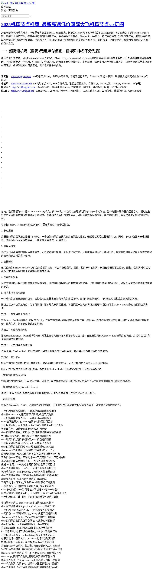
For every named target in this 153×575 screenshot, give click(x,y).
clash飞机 (30, 3)
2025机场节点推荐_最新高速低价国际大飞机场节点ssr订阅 (62, 24)
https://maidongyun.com (23, 87)
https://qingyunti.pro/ (21, 76)
